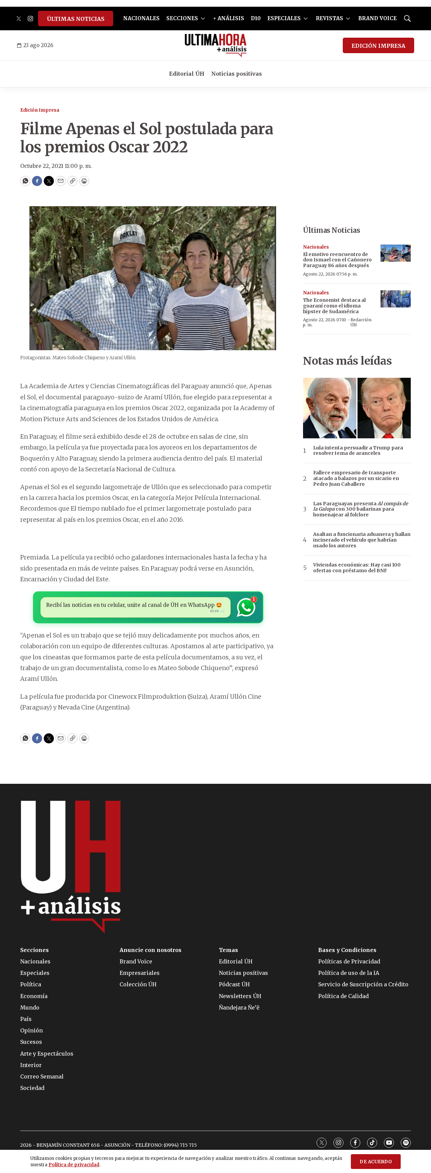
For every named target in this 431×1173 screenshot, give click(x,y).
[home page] (215, 45)
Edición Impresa (39, 110)
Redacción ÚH (361, 322)
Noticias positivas (236, 73)
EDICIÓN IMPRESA (378, 45)
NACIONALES (141, 18)
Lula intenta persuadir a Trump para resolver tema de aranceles (358, 450)
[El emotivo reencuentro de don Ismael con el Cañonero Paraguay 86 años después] (395, 253)
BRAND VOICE (377, 18)
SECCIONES (182, 18)
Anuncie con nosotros (150, 950)
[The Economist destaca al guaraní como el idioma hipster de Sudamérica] (395, 298)
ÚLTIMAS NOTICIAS (75, 18)
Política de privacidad (73, 1165)
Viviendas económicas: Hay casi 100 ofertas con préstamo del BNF (357, 568)
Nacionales (316, 247)
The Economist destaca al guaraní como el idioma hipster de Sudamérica (334, 306)
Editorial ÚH (186, 73)
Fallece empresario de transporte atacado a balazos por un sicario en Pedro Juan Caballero (356, 478)
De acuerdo (376, 1162)
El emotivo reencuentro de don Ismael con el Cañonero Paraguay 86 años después (337, 260)
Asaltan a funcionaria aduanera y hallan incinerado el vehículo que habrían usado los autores (361, 539)
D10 (256, 18)
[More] (203, 18)
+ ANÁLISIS (228, 18)
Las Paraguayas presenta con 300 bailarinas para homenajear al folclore (360, 509)
